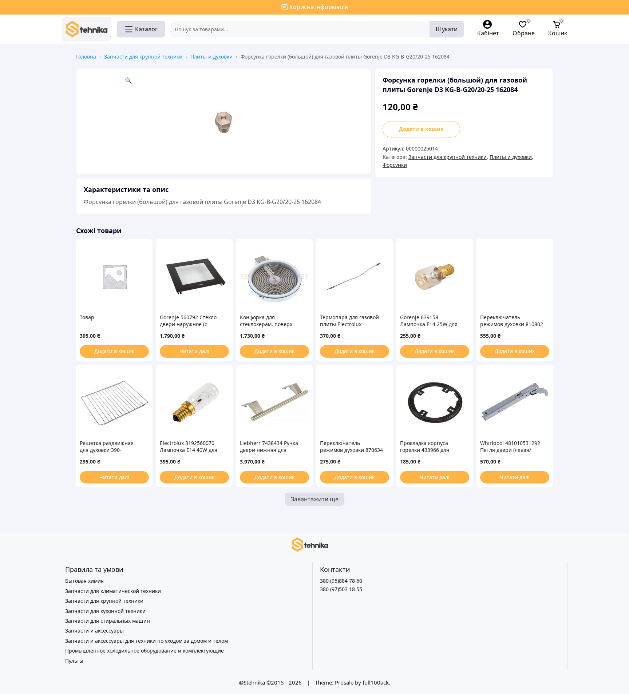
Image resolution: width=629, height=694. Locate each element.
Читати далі (194, 351)
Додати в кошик (421, 128)
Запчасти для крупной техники (143, 56)
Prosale (344, 682)
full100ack (376, 682)
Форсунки (395, 164)
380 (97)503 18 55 (341, 589)
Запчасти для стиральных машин (107, 620)
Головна (86, 56)
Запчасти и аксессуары (94, 630)
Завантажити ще (315, 499)
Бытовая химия (84, 580)
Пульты (74, 660)
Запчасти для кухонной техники (105, 610)
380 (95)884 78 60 (341, 580)
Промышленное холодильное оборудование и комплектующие (144, 650)
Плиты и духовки (211, 56)
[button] (244, 121)
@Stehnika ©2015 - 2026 (271, 682)
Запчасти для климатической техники (113, 590)
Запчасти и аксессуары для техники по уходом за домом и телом (146, 640)
